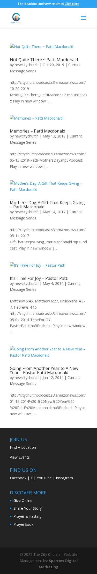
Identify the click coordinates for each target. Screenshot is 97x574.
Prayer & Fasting (27, 516)
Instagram (64, 477)
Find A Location (23, 447)
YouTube (44, 477)
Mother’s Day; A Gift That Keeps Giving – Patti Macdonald (47, 205)
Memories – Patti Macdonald (37, 131)
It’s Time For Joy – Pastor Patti (39, 278)
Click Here (72, 4)
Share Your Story (27, 508)
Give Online (22, 500)
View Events (20, 457)
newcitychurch (27, 64)
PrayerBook (23, 524)
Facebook (18, 477)
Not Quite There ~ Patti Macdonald (44, 60)
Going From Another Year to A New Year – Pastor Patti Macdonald (44, 370)
